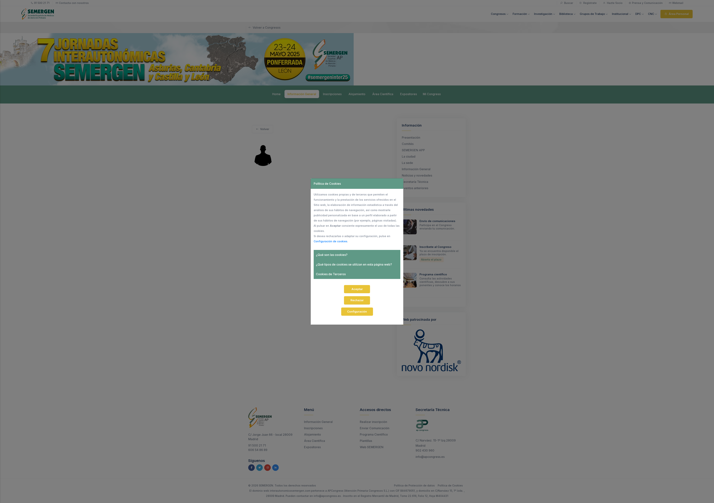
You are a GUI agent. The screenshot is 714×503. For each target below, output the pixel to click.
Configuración (357, 311)
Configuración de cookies (330, 241)
